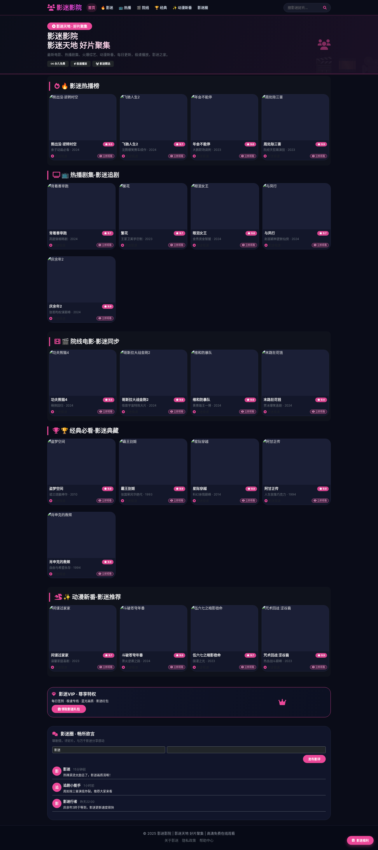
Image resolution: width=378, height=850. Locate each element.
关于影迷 (171, 840)
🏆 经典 (161, 7)
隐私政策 (189, 840)
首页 (91, 7)
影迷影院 (68, 7)
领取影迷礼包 (70, 709)
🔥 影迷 (107, 7)
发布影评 (314, 759)
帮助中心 (207, 840)
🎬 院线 (143, 7)
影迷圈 (203, 7)
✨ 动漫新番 (182, 7)
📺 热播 (125, 7)
